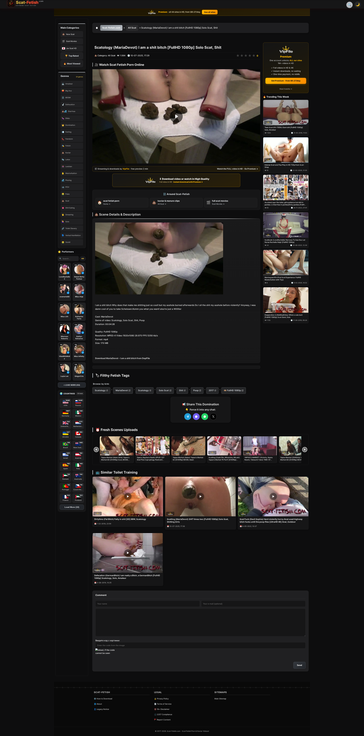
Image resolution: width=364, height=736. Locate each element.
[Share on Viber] (196, 416)
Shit (181, 390)
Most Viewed (72, 63)
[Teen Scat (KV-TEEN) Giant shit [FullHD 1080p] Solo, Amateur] (285, 112)
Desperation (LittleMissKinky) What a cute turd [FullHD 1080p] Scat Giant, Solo (283, 316)
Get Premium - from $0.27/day (285, 81)
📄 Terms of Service (162, 704)
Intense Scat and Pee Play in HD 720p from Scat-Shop (284, 166)
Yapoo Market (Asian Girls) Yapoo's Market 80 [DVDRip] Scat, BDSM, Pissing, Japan (115, 459)
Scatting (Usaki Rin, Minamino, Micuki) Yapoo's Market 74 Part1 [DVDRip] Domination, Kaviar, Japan (224, 459)
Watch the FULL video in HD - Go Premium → (237, 169)
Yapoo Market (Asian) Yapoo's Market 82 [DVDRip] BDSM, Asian (188, 458)
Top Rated (72, 56)
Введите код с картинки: (107, 640)
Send (299, 665)
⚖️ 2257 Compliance (163, 714)
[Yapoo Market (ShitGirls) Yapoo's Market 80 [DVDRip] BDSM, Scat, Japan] (296, 445)
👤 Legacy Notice (101, 709)
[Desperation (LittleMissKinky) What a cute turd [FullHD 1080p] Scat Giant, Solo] (285, 300)
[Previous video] (96, 449)
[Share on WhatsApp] (204, 416)
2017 (211, 390)
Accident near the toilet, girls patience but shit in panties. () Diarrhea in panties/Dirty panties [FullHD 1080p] (285, 203)
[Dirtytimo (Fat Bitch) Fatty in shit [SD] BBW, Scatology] (128, 496)
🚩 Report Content (162, 720)
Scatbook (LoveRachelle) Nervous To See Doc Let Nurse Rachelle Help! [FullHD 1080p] (285, 241)
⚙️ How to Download (103, 698)
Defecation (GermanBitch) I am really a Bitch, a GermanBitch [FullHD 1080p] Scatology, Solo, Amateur (127, 576)
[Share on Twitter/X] (213, 416)
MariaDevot (122, 390)
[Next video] (304, 449)
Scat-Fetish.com (111, 27)
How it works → (286, 89)
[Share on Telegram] (187, 416)
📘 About (98, 704)
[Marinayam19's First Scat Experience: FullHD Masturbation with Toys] (285, 262)
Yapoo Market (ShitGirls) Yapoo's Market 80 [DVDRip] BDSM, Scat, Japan (293, 459)
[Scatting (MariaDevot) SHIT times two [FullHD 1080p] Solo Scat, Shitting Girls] (200, 496)
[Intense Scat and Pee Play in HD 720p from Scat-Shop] (285, 150)
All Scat (132, 27)
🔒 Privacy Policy (161, 698)
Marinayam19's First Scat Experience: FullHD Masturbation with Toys (283, 278)
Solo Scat (164, 390)
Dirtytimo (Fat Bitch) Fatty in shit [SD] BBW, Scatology (120, 519)
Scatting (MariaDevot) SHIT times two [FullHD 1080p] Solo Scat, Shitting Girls (197, 520)
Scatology (100, 390)
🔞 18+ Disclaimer (161, 709)
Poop (195, 390)
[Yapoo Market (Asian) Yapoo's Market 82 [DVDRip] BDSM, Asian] (188, 445)
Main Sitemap (220, 698)
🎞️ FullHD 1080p (232, 390)
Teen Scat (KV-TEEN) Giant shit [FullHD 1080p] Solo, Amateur (284, 128)
